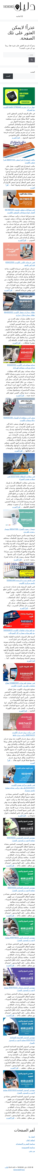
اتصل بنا (32, 1137)
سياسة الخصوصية (28, 1147)
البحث (32, 72)
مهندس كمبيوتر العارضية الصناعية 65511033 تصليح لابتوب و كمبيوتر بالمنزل (22, 1040)
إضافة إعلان (30, 1140)
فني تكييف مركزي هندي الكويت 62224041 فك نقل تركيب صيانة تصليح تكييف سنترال (20, 788)
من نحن (32, 1151)
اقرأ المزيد (16, 138)
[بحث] (32, 59)
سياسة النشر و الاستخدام (25, 1144)
